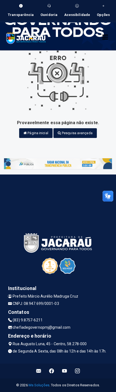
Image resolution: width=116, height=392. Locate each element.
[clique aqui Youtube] (64, 371)
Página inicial (37, 133)
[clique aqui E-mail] (38, 371)
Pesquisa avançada (77, 133)
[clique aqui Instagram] (77, 371)
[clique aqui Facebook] (51, 371)
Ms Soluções (39, 385)
